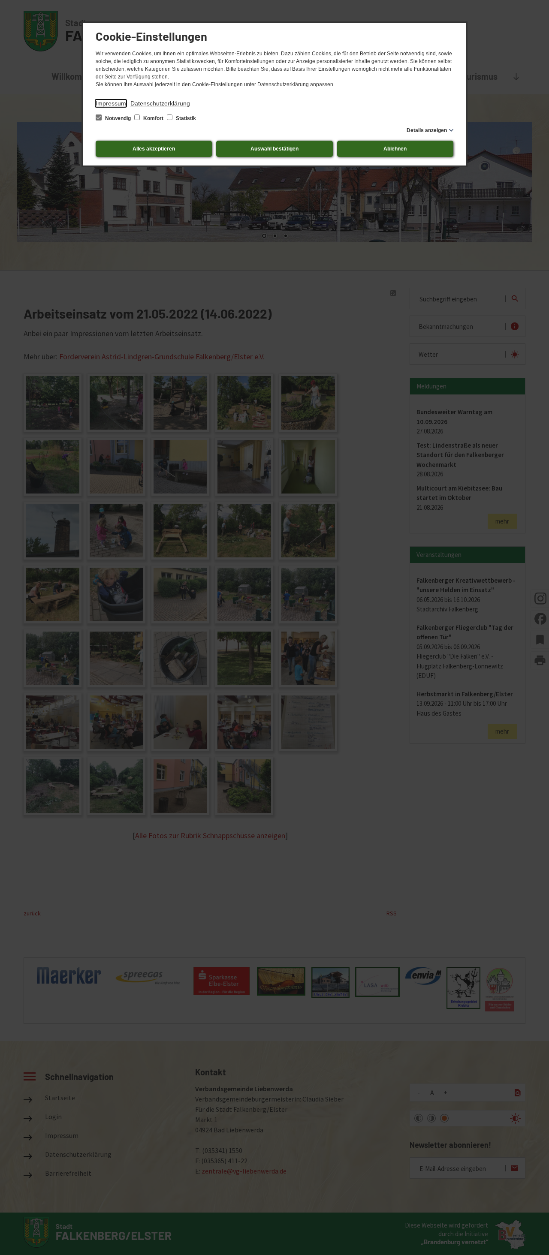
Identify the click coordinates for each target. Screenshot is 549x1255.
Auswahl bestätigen (274, 149)
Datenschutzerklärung (160, 103)
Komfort (153, 118)
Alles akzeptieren (154, 149)
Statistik (185, 118)
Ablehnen (395, 149)
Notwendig (118, 118)
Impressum (111, 103)
